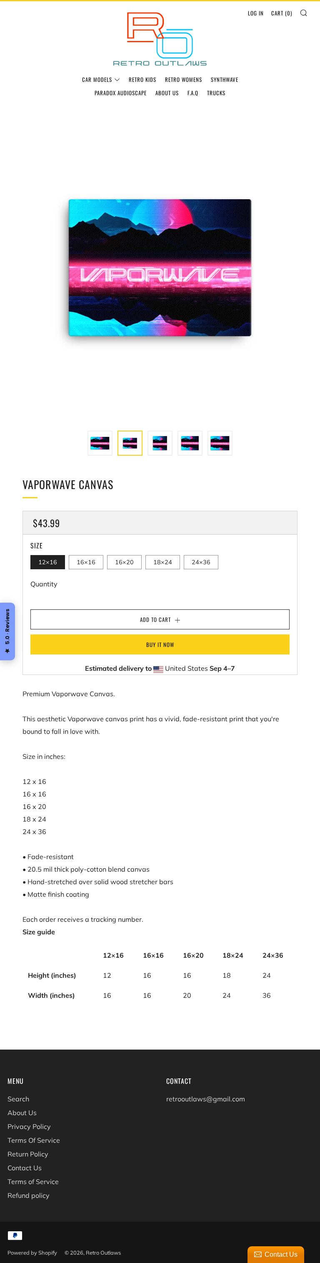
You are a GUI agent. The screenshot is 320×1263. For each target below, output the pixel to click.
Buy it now (160, 644)
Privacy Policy (29, 1126)
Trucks (216, 93)
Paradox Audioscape (121, 93)
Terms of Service (33, 1181)
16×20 (124, 562)
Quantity (44, 584)
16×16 (86, 562)
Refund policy (29, 1195)
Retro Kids (142, 79)
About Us (167, 93)
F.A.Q (193, 93)
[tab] (100, 443)
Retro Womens (183, 79)
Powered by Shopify (32, 1252)
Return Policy (28, 1154)
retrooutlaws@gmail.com (205, 1099)
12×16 (47, 562)
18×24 (162, 562)
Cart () (281, 13)
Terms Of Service (34, 1140)
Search (18, 1099)
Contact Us (25, 1168)
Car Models (97, 79)
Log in (256, 13)
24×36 (201, 562)
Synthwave (224, 79)
